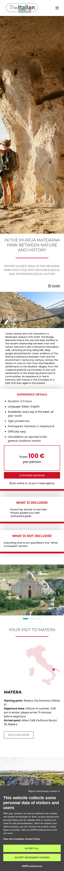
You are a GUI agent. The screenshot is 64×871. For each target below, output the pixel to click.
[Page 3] (38, 618)
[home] (21, 8)
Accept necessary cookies (32, 857)
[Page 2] (32, 618)
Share (56, 286)
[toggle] (57, 8)
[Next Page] (58, 593)
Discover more (18, 735)
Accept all (32, 848)
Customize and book (32, 475)
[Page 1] (25, 618)
